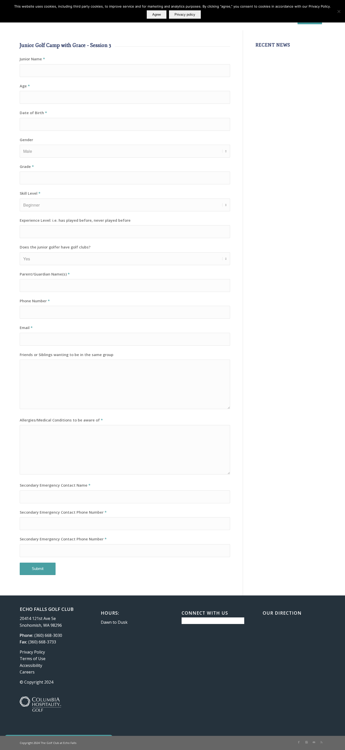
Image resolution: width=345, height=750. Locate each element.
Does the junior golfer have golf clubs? (55, 246)
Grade (27, 166)
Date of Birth (33, 112)
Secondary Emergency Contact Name (55, 485)
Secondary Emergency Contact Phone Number (63, 512)
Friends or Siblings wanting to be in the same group (66, 354)
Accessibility (31, 665)
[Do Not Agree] (338, 11)
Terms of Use (32, 658)
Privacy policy (185, 14)
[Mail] (314, 742)
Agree (156, 14)
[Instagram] (306, 742)
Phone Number (35, 300)
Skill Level (30, 193)
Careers (27, 672)
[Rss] (321, 742)
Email (26, 327)
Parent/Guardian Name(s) (45, 274)
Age (25, 85)
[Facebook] (299, 742)
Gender (26, 139)
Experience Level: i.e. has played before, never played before (75, 220)
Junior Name (32, 58)
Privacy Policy (32, 652)
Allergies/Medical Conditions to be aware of (61, 419)
